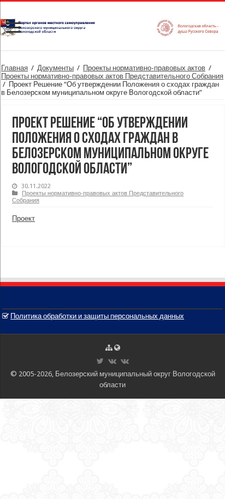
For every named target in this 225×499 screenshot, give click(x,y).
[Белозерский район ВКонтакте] (112, 361)
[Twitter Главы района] (100, 361)
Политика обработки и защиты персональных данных (97, 316)
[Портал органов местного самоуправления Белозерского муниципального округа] (112, 26)
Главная (14, 68)
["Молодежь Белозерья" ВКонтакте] (125, 361)
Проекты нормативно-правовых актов (144, 68)
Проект (23, 218)
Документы (55, 68)
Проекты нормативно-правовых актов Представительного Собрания (112, 76)
